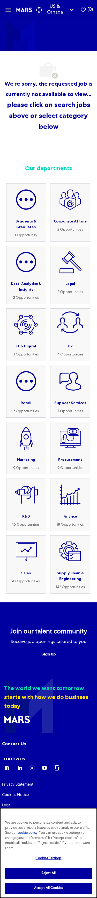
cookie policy (28, 833)
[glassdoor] (57, 767)
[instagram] (32, 767)
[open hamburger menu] (8, 9)
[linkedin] (19, 767)
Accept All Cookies (48, 888)
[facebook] (7, 767)
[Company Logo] (24, 10)
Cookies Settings (48, 858)
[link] (14, 744)
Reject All (48, 873)
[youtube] (44, 767)
